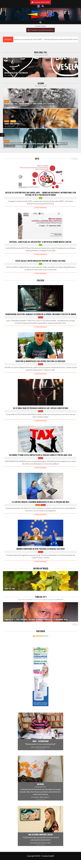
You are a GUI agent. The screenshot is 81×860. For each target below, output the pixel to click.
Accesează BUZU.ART (40, 843)
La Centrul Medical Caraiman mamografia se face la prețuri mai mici (40, 502)
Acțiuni (38, 505)
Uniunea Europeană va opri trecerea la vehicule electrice (40, 549)
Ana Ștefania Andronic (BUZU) (40, 834)
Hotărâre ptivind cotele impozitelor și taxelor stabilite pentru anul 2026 (40, 455)
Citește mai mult (40, 207)
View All (74, 158)
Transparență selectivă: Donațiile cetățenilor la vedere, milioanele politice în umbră (40, 314)
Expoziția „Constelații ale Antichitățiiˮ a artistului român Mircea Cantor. (40, 242)
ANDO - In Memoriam (40, 741)
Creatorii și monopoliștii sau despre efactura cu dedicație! (40, 361)
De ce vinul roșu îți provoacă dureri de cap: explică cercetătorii (40, 408)
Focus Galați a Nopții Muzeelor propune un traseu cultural (40, 261)
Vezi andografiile (40, 747)
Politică (40, 317)
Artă (40, 198)
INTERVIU (40, 784)
